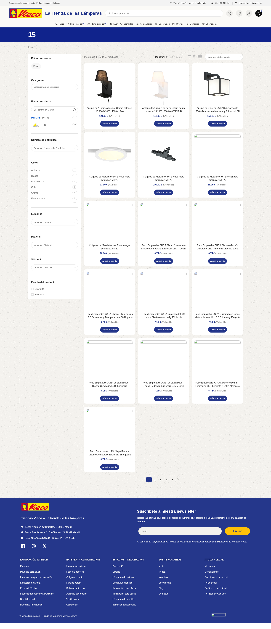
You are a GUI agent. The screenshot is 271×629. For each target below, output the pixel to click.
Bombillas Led (27, 599)
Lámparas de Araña (30, 582)
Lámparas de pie (27, 3)
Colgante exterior (75, 577)
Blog (161, 588)
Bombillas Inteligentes (31, 604)
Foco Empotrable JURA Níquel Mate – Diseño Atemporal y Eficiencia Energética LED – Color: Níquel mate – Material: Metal (109, 454)
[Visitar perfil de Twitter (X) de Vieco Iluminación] (44, 546)
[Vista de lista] (189, 57)
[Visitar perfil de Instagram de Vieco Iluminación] (34, 546)
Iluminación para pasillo (124, 593)
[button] (109, 124)
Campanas (72, 604)
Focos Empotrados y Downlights (37, 593)
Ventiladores (72, 599)
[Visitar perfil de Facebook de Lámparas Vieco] (23, 546)
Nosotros (163, 577)
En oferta (39, 289)
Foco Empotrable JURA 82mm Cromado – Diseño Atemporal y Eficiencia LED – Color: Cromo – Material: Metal (163, 248)
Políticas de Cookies (215, 593)
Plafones (24, 566)
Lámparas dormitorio (123, 577)
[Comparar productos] (229, 13)
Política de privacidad (215, 588)
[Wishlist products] (239, 13)
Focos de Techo (28, 588)
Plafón (39, 3)
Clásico (116, 571)
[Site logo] (25, 13)
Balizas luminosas (75, 588)
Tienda (162, 571)
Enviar (237, 531)
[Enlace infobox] (187, 3)
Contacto (163, 593)
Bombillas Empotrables (124, 604)
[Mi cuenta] (249, 13)
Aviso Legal (211, 582)
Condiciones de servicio (217, 577)
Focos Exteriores (75, 571)
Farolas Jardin (73, 582)
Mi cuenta (210, 566)
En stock (39, 294)
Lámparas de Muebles (123, 599)
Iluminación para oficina (124, 588)
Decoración (118, 566)
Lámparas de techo (51, 3)
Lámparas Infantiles (122, 582)
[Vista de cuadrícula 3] (194, 57)
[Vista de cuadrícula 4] (200, 57)
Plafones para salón (30, 571)
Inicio (31, 47)
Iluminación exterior (76, 566)
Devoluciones (212, 571)
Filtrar (36, 66)
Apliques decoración (76, 593)
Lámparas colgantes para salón (36, 577)
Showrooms (165, 582)
